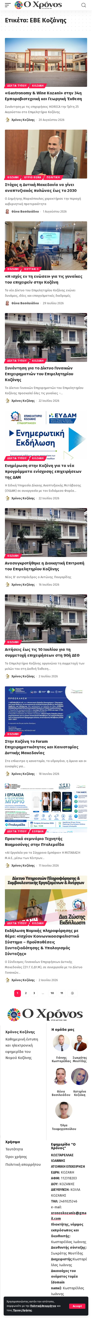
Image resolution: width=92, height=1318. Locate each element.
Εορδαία (37, 831)
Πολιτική (53, 177)
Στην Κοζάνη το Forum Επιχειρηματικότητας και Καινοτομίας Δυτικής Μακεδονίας (42, 747)
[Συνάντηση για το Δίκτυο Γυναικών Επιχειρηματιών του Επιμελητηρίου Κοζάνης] (46, 337)
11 (62, 993)
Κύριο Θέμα (32, 177)
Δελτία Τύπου (16, 85)
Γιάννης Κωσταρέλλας (61, 1059)
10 (52, 993)
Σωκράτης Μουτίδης (80, 1059)
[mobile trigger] (9, 5)
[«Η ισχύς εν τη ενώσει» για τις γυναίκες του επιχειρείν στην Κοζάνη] (46, 245)
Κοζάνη (37, 85)
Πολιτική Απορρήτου (43, 1306)
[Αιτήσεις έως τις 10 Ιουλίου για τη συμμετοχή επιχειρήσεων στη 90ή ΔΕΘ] (46, 618)
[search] (83, 5)
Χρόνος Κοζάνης (23, 120)
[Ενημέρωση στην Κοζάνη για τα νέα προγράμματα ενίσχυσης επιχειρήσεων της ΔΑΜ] (46, 435)
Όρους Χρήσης (22, 1310)
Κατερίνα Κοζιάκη (79, 1093)
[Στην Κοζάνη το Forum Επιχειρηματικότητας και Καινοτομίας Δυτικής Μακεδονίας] (46, 710)
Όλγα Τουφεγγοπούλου (64, 1127)
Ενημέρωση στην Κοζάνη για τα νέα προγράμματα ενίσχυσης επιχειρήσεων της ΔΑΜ (43, 471)
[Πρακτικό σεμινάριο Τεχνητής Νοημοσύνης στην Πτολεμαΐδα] (46, 808)
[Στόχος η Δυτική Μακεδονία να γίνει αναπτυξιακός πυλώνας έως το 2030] (46, 154)
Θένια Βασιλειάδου (25, 211)
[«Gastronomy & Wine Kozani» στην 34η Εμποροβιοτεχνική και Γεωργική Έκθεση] (46, 62)
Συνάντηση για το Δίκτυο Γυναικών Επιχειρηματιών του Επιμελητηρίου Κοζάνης (39, 374)
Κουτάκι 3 (31, 269)
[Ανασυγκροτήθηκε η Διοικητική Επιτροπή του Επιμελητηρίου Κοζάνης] (46, 532)
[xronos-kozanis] (38, 5)
